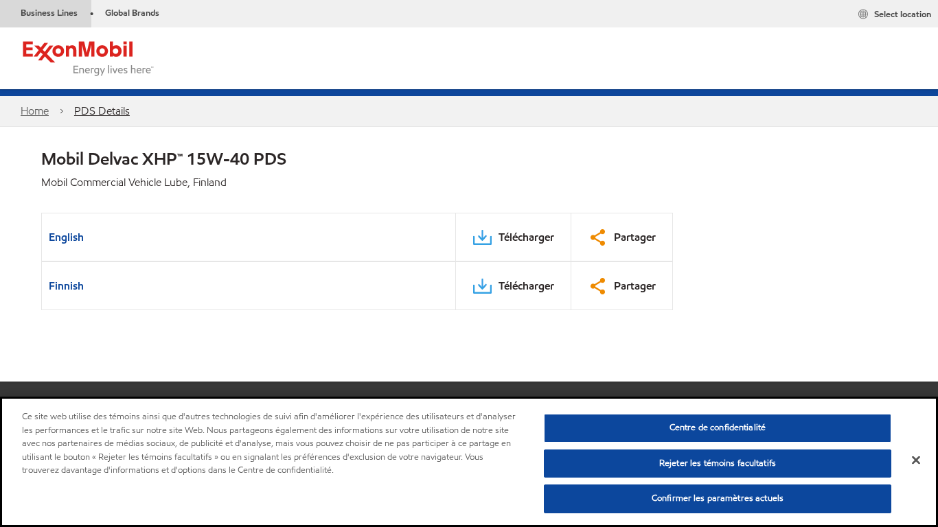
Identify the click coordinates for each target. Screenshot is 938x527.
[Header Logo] (89, 57)
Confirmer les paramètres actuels (717, 498)
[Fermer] (916, 460)
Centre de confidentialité (718, 427)
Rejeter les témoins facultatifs (717, 463)
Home (35, 111)
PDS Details (102, 111)
